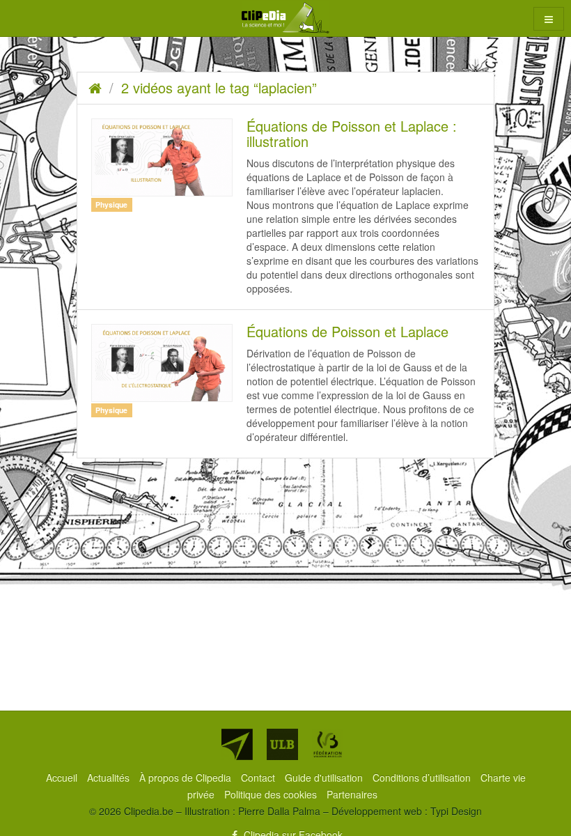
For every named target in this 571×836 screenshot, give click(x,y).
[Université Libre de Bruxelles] (282, 744)
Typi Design (456, 811)
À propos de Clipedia (186, 777)
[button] (548, 19)
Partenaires (352, 794)
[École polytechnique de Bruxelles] (237, 744)
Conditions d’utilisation (423, 777)
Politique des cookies (272, 794)
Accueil (63, 777)
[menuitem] (63, 777)
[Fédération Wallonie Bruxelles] (327, 744)
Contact (259, 777)
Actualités (109, 777)
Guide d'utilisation (325, 777)
